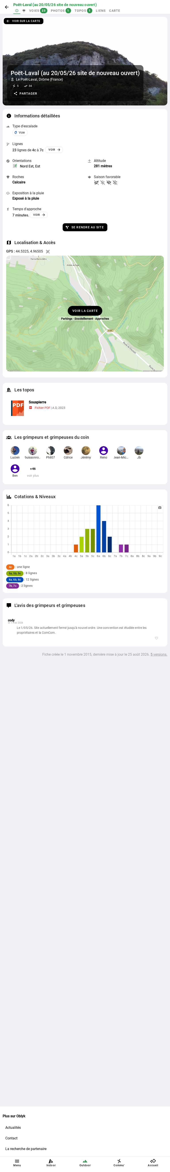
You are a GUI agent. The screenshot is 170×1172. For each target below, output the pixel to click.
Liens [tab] (101, 10)
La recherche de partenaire (25, 1149)
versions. (159, 654)
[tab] (16, 10)
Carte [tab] (114, 10)
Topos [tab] (83, 10)
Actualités (13, 1127)
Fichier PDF (42, 408)
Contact (11, 1138)
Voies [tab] (37, 10)
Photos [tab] (60, 10)
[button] (26, 93)
